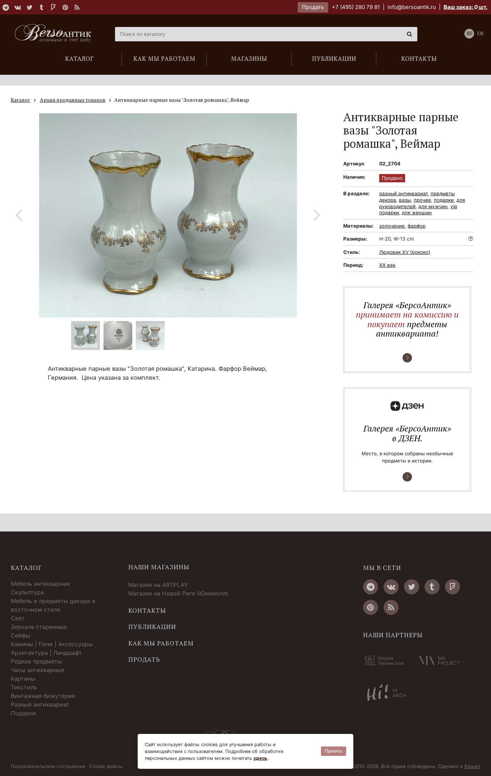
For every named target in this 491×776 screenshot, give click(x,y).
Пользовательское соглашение (48, 766)
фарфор (417, 226)
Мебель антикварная (40, 583)
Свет (18, 618)
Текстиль (24, 687)
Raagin (472, 766)
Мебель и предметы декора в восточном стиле (53, 605)
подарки (444, 200)
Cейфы (20, 635)
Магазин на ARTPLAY (158, 584)
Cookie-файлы (106, 766)
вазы (405, 200)
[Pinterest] (65, 7)
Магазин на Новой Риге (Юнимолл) (178, 593)
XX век (387, 265)
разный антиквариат (403, 193)
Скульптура (27, 592)
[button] (317, 215)
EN (480, 34)
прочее (422, 200)
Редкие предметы (36, 661)
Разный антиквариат (40, 704)
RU (469, 34)
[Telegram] (6, 7)
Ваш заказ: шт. (465, 7)
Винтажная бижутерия (43, 695)
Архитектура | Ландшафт (46, 652)
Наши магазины (158, 567)
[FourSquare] (53, 7)
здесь (260, 758)
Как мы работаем (161, 643)
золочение (392, 226)
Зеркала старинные (39, 626)
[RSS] (77, 7)
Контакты (147, 610)
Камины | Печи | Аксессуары (52, 644)
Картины (23, 678)
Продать (313, 7)
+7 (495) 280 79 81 (356, 7)
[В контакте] (17, 7)
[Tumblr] (41, 7)
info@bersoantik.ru (411, 7)
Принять (334, 751)
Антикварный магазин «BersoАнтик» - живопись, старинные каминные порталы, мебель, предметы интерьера (55, 34)
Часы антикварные (37, 670)
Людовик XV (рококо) (404, 252)
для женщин (417, 212)
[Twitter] (29, 7)
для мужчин (433, 206)
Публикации (152, 627)
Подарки (23, 713)
